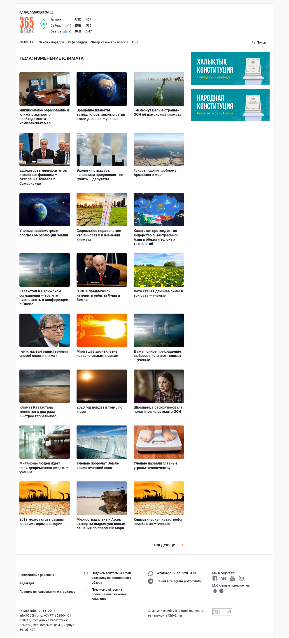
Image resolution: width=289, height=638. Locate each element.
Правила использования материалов (47, 591)
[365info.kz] (29, 25)
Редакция (27, 583)
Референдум (77, 42)
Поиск (261, 42)
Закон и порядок (51, 42)
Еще (135, 42)
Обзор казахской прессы (109, 42)
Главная (26, 42)
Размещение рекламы (36, 575)
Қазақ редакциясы (34, 12)
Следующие (166, 545)
